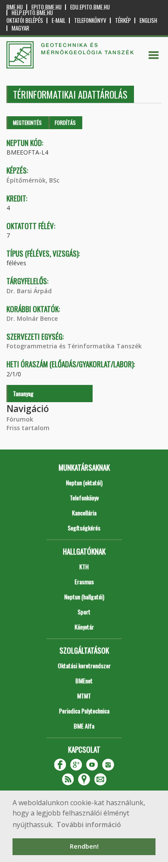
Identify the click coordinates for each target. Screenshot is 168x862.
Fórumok (19, 419)
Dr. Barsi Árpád (29, 291)
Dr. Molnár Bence (32, 318)
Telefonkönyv (90, 20)
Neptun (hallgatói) (84, 596)
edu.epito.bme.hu (90, 7)
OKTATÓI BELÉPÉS (24, 20)
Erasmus (84, 581)
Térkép (123, 20)
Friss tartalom (28, 428)
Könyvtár (84, 626)
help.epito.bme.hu (32, 13)
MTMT (84, 695)
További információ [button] (88, 824)
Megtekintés (27, 122)
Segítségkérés (84, 527)
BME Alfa (84, 725)
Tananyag (23, 393)
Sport (84, 611)
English (148, 20)
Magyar (20, 28)
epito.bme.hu (46, 7)
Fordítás (65, 122)
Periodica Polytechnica (84, 710)
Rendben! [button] (84, 846)
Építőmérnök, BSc (32, 180)
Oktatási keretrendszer (84, 665)
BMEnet (84, 680)
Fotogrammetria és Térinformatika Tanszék (74, 346)
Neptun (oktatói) (84, 482)
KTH (84, 566)
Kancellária (84, 512)
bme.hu (14, 7)
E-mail (58, 20)
